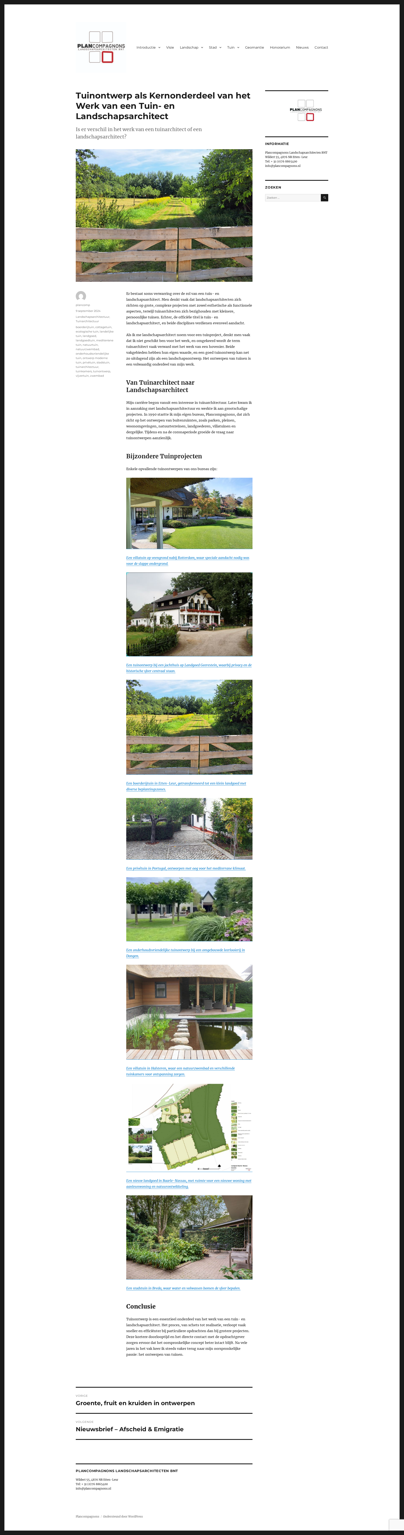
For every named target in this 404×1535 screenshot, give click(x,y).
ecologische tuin (87, 331)
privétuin (89, 362)
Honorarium (280, 47)
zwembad (97, 375)
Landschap (189, 47)
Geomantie (254, 47)
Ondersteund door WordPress (123, 1516)
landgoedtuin (85, 340)
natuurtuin (90, 344)
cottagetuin (103, 327)
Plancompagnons (87, 1516)
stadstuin (103, 362)
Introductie (146, 47)
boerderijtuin (85, 327)
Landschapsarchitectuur (92, 316)
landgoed (89, 336)
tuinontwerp (101, 371)
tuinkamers (84, 371)
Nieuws (302, 47)
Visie (170, 47)
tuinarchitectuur (87, 366)
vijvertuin (82, 375)
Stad (213, 47)
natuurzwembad (87, 349)
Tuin (231, 47)
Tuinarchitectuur (87, 321)
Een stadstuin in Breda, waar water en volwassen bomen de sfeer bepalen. (183, 1288)
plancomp (83, 305)
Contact (321, 47)
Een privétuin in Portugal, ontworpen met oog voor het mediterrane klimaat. (186, 868)
